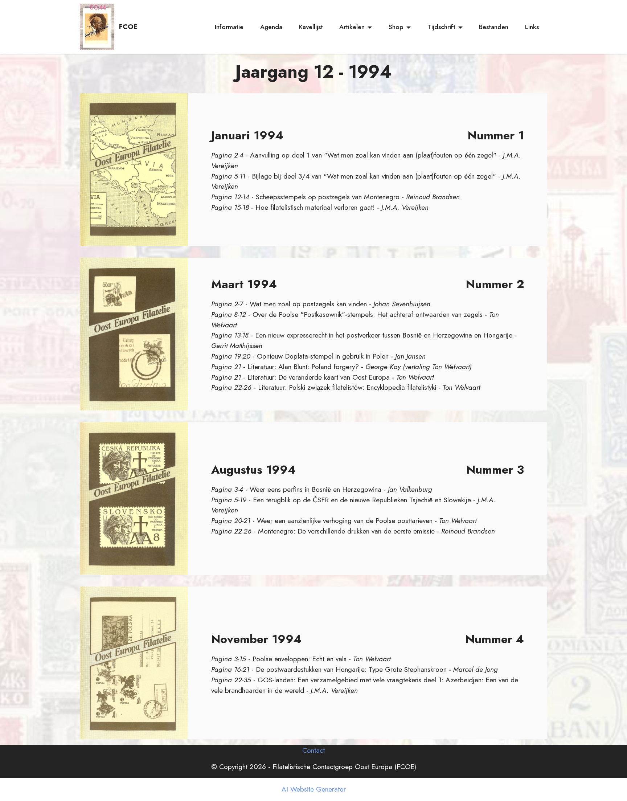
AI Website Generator (314, 789)
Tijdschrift (441, 27)
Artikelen (352, 27)
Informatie (229, 27)
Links (532, 27)
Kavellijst (311, 27)
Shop (396, 27)
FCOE (128, 26)
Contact (313, 750)
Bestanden (493, 27)
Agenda (271, 27)
